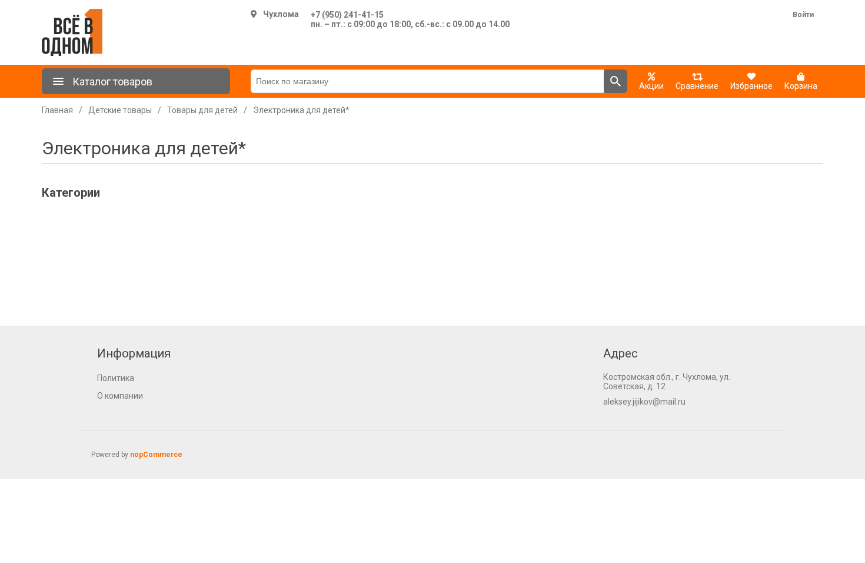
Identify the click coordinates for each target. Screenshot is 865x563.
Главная (57, 110)
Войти (803, 15)
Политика (115, 378)
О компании (120, 395)
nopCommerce (156, 455)
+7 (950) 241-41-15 (347, 14)
